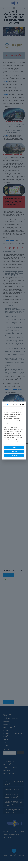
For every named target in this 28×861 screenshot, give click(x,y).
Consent (6, 404)
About (22, 404)
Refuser (14, 447)
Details (15, 404)
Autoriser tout (14, 455)
